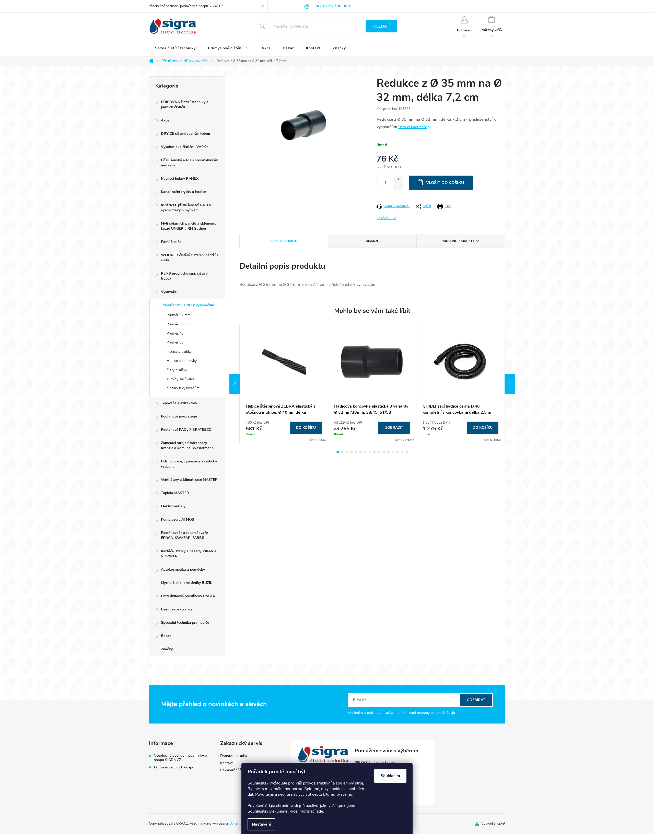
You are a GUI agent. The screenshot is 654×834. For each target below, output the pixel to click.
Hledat (381, 26)
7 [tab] (365, 452)
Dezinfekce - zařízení (178, 609)
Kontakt (226, 763)
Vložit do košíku (445, 183)
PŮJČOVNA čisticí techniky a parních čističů (184, 104)
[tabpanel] (284, 384)
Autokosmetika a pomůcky (183, 569)
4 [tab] (351, 452)
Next (510, 384)
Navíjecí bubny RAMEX (179, 178)
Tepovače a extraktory (179, 403)
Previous (234, 384)
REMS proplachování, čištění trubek (184, 276)
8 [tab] (370, 452)
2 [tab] (342, 452)
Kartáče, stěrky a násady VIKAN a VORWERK (188, 554)
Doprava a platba (233, 755)
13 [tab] (393, 452)
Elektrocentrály (173, 506)
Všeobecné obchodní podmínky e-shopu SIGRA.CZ (186, 6)
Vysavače (169, 291)
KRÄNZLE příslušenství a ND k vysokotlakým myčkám (186, 208)
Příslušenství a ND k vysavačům (187, 305)
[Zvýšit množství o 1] (398, 179)
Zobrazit (394, 427)
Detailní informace (412, 127)
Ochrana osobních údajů (173, 767)
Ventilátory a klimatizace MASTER (189, 479)
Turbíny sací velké (180, 379)
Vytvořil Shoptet (493, 823)
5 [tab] (356, 452)
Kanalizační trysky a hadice (183, 191)
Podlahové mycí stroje (179, 416)
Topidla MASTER (175, 492)
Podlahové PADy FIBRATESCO (186, 429)
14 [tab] (397, 452)
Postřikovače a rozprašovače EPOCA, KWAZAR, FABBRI (184, 535)
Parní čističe (171, 241)
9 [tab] (374, 452)
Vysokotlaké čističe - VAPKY (184, 146)
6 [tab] (360, 452)
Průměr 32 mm (179, 315)
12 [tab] (388, 452)
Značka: (386, 218)
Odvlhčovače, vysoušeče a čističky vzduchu (189, 464)
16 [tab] (406, 452)
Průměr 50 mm (179, 342)
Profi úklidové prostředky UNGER (188, 596)
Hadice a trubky (179, 351)
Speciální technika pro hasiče (185, 622)
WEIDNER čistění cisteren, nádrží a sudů (190, 258)
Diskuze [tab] (372, 241)
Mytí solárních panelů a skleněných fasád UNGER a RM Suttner (189, 226)
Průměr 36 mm (179, 324)
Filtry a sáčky (177, 369)
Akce (165, 120)
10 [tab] (379, 452)
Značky (167, 649)
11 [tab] (383, 452)
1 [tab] (337, 452)
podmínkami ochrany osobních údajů (425, 712)
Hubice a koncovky (182, 360)
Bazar (166, 635)
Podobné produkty (458, 241)
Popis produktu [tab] (283, 241)
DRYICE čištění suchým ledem (185, 133)
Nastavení (261, 824)
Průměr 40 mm (179, 333)
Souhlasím (390, 776)
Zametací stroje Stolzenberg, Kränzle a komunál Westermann (187, 445)
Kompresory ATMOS (177, 519)
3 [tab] (347, 452)
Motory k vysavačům (183, 388)
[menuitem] (175, 48)
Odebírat (476, 699)
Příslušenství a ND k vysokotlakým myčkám (189, 163)
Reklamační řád (232, 770)
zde (320, 811)
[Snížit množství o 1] (398, 186)
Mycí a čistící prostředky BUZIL (186, 582)
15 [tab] (402, 452)
